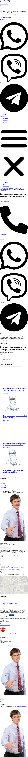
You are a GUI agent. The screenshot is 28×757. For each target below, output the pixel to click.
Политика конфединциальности (5, 624)
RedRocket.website (14, 635)
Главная (2, 188)
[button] (14, 152)
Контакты (5, 601)
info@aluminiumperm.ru (5, 2)
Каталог (6, 188)
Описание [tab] (5, 340)
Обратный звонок (4, 4)
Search (1, 15)
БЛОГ (4, 121)
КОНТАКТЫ (6, 122)
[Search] (15, 15)
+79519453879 (3, 116)
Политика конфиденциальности (13, 569)
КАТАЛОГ (5, 120)
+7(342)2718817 (3, 114)
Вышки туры (11, 188)
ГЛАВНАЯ (5, 118)
